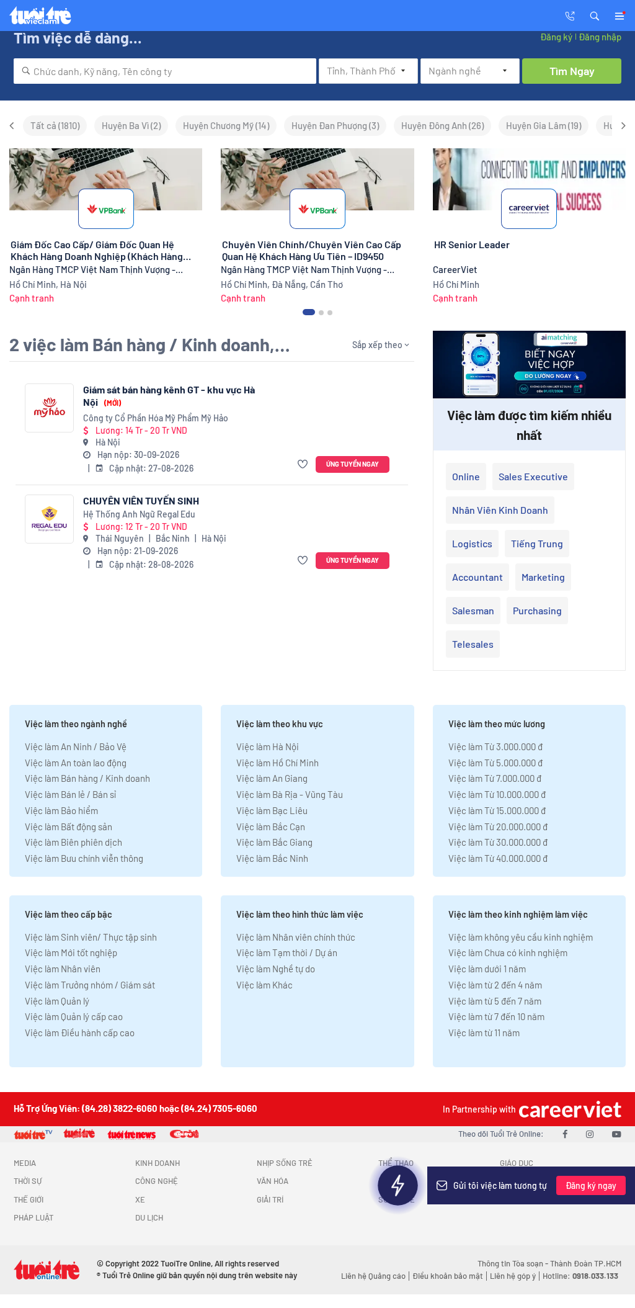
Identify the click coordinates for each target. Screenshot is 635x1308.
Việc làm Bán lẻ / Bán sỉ (70, 794)
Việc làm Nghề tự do (275, 968)
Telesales (473, 644)
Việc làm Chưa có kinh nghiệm (507, 952)
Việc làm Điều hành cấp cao (80, 1032)
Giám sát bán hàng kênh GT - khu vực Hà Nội (169, 395)
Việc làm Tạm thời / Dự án (286, 952)
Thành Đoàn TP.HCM (585, 1263)
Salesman (473, 610)
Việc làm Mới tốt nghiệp (71, 952)
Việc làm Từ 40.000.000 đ (498, 858)
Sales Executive (533, 476)
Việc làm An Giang (272, 778)
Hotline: (580, 1276)
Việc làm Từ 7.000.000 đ (494, 778)
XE (140, 1199)
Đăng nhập (600, 36)
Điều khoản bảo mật (447, 1276)
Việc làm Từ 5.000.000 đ (495, 762)
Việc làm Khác (264, 984)
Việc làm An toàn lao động (76, 762)
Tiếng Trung (537, 543)
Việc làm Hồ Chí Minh (277, 762)
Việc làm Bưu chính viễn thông (84, 858)
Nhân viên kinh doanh (500, 510)
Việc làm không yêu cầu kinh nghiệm (520, 937)
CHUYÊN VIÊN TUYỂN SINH (141, 500)
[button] (594, 14)
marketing (543, 577)
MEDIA (25, 1163)
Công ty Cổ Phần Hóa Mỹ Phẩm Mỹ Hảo (155, 418)
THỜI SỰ (28, 1181)
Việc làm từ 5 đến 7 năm (494, 1000)
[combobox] (165, 71)
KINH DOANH (157, 1163)
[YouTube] (616, 1133)
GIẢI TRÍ (270, 1199)
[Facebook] (564, 1133)
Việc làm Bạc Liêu (272, 810)
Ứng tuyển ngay (352, 464)
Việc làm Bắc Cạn (270, 826)
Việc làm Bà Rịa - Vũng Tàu (289, 794)
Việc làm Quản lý (57, 1000)
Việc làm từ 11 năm (484, 1032)
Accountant (477, 577)
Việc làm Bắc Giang (274, 842)
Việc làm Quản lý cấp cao (74, 1016)
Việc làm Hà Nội (267, 746)
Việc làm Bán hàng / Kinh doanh (87, 778)
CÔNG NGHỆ (156, 1181)
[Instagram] (589, 1133)
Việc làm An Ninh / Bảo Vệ (76, 746)
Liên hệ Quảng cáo (373, 1276)
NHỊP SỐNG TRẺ (285, 1163)
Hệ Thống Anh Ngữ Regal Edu (139, 514)
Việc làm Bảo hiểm (61, 810)
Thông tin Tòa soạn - (513, 1263)
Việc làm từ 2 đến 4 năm (495, 984)
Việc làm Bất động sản (68, 826)
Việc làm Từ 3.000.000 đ (495, 746)
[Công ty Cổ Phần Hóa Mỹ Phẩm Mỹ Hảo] (49, 408)
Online (466, 476)
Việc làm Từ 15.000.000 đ (497, 810)
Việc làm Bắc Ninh (272, 858)
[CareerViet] (568, 1109)
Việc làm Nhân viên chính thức (295, 937)
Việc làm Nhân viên (62, 968)
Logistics (472, 543)
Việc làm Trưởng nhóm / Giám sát (90, 984)
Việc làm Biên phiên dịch (73, 842)
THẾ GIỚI (28, 1199)
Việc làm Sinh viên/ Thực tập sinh (91, 937)
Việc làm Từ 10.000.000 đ (497, 794)
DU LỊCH (149, 1217)
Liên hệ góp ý (513, 1276)
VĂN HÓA (272, 1181)
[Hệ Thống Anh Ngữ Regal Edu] (49, 519)
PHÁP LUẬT (33, 1217)
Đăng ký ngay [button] (591, 1185)
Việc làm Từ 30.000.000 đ (498, 842)
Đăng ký (556, 36)
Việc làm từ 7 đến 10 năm (496, 1016)
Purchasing (537, 610)
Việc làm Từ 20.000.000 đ (498, 826)
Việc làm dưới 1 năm (487, 968)
